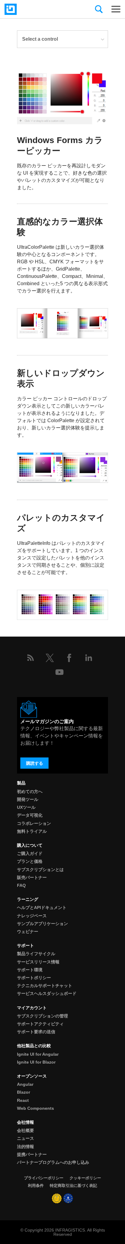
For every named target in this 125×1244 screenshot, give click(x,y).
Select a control (40, 39)
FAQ (21, 885)
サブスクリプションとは (40, 869)
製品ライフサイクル (36, 953)
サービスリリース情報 (38, 961)
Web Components (35, 1108)
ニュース (25, 1138)
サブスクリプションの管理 (42, 1015)
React (23, 1100)
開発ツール (27, 799)
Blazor (23, 1092)
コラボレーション (34, 823)
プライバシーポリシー (43, 1178)
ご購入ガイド (29, 853)
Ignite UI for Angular (38, 1054)
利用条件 (36, 1185)
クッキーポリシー (85, 1178)
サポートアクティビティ (40, 1023)
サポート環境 (29, 969)
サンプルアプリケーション (42, 923)
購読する (34, 763)
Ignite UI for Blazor (36, 1062)
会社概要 (25, 1130)
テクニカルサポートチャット (44, 985)
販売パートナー (32, 877)
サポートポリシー (34, 977)
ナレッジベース (32, 915)
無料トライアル (32, 831)
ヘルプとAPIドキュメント (41, 907)
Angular (25, 1084)
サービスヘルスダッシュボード (46, 993)
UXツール (26, 807)
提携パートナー (32, 1154)
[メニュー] (115, 9)
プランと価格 (29, 861)
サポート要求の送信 (36, 1031)
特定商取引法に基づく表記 (73, 1185)
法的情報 (25, 1146)
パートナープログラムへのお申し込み (53, 1162)
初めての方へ (29, 791)
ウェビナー (27, 931)
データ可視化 (29, 815)
